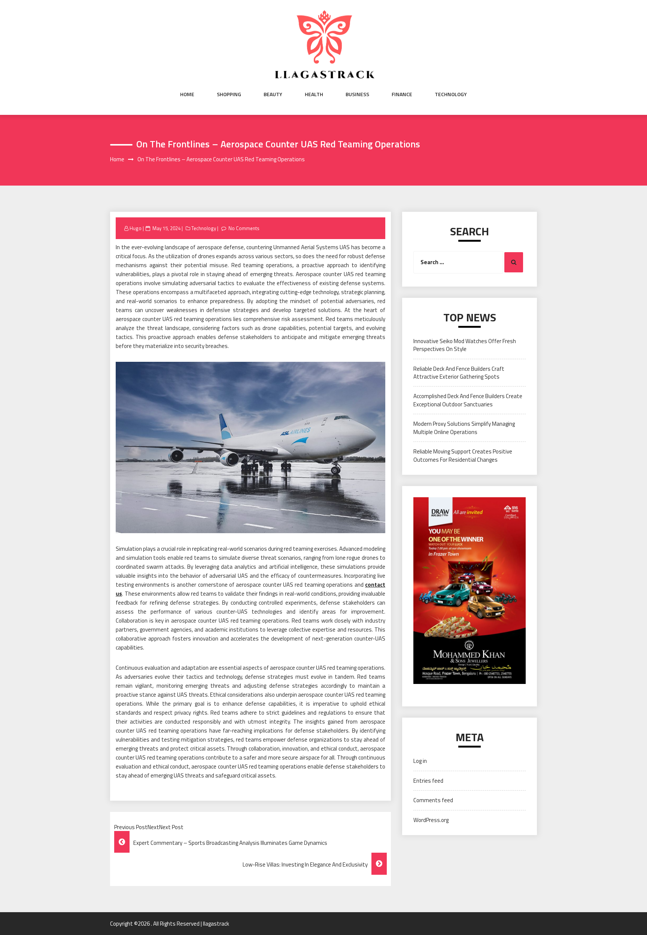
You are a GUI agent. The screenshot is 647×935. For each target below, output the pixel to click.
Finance (402, 94)
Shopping (229, 94)
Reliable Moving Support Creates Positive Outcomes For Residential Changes (462, 455)
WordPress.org (431, 820)
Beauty (273, 94)
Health (314, 94)
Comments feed (433, 800)
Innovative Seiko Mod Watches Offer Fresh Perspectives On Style (464, 345)
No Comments (243, 228)
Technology (451, 94)
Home (187, 94)
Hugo (136, 228)
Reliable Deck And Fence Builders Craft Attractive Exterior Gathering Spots (458, 372)
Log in (420, 761)
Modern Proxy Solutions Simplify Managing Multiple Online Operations (464, 427)
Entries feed (428, 780)
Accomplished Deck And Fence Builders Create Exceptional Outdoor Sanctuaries (467, 400)
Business (357, 94)
